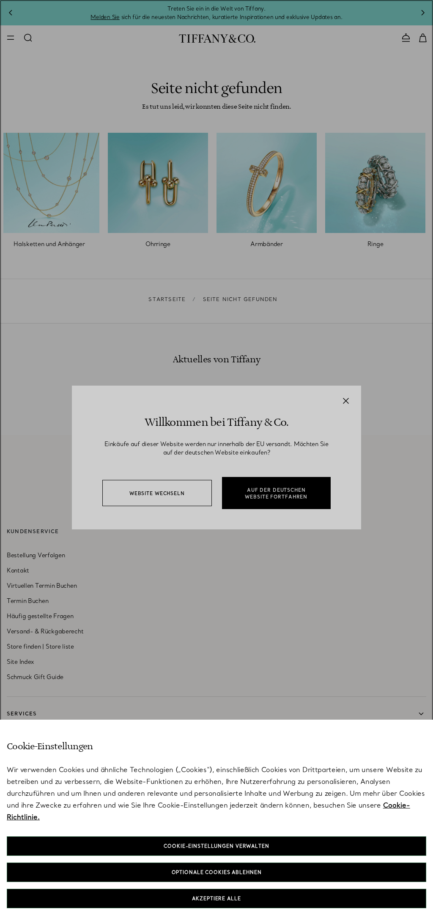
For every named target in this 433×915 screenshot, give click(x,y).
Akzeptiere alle (216, 898)
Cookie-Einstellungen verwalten (216, 846)
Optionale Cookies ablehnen (217, 872)
